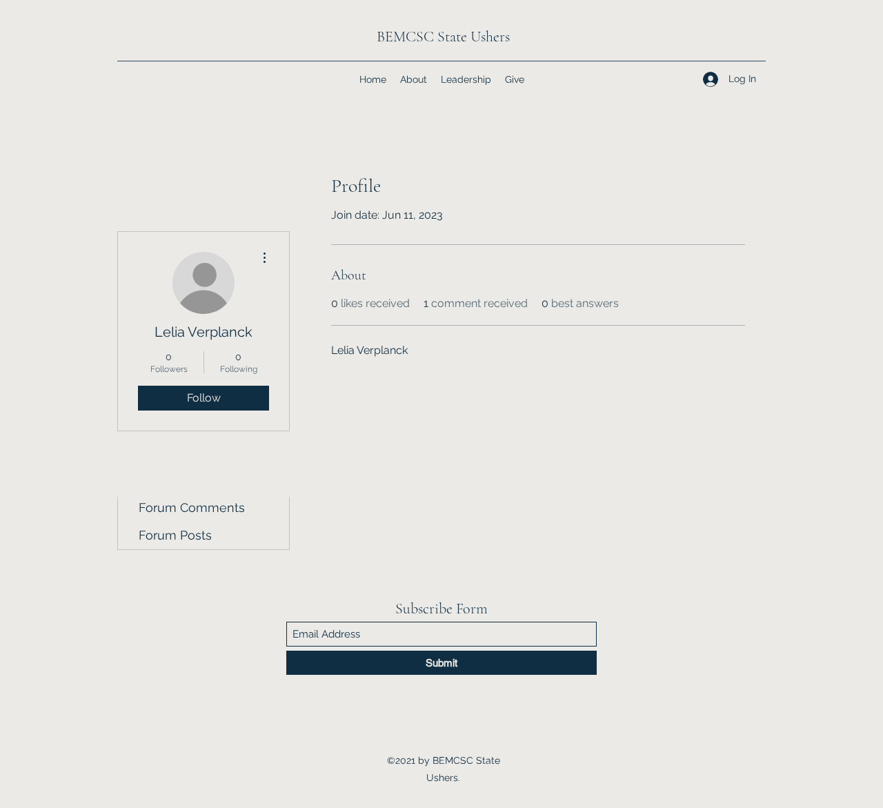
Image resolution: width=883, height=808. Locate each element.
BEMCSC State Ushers (443, 37)
